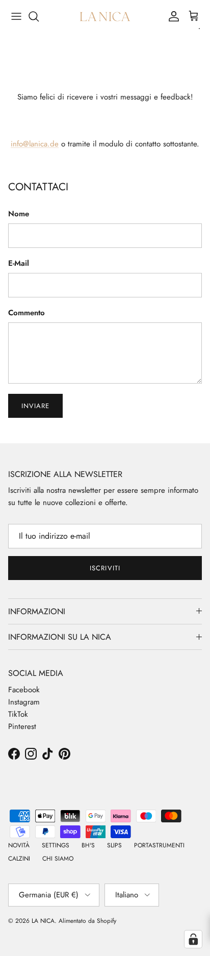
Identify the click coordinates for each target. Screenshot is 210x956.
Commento (26, 313)
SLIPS (114, 845)
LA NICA (43, 920)
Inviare (35, 406)
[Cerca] (39, 16)
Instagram (24, 702)
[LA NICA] (105, 16)
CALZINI (19, 858)
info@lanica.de (35, 143)
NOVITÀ (19, 845)
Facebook (24, 689)
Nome (18, 214)
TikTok (18, 714)
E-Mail (18, 263)
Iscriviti (105, 568)
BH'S (88, 845)
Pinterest (22, 726)
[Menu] (16, 16)
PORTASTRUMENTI (159, 845)
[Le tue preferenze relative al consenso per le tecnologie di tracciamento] (193, 939)
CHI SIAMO (57, 858)
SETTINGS (55, 845)
